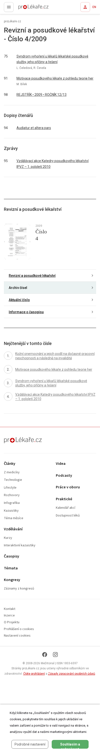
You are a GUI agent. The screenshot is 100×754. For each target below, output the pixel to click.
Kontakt (9, 609)
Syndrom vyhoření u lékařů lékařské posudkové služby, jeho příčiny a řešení (52, 59)
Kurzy (8, 538)
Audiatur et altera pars (34, 128)
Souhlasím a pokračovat (70, 745)
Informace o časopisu (26, 312)
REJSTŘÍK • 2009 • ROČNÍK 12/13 (42, 95)
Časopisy (11, 556)
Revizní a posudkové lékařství (32, 276)
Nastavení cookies (17, 635)
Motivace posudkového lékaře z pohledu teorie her (55, 78)
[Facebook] (44, 654)
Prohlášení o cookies (19, 629)
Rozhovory (12, 495)
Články (9, 463)
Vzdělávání (13, 529)
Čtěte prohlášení (34, 673)
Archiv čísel (18, 288)
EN (94, 7)
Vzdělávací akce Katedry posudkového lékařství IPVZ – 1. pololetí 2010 (53, 163)
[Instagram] (55, 654)
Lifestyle (10, 487)
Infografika (12, 503)
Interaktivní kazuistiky (19, 545)
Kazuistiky (11, 510)
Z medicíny (12, 472)
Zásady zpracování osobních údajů (71, 673)
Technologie (13, 480)
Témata (11, 568)
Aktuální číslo (19, 300)
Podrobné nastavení (30, 744)
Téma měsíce (13, 518)
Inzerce (9, 615)
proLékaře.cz (24, 8)
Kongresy (12, 579)
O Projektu (11, 622)
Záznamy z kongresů (19, 588)
